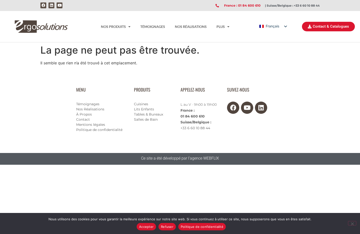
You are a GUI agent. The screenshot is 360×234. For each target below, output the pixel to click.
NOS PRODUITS (113, 26)
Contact (83, 119)
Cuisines (141, 104)
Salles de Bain (146, 119)
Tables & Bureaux (148, 114)
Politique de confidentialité (99, 130)
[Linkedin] (51, 5)
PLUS (220, 26)
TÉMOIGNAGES (152, 26)
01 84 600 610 (192, 116)
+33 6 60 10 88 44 (195, 128)
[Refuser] (352, 223)
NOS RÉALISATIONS (191, 26)
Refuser (167, 227)
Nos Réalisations (90, 109)
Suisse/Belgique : (195, 122)
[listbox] (272, 26)
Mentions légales (90, 124)
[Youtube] (59, 5)
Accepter (146, 227)
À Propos (84, 114)
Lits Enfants (144, 109)
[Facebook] (43, 5)
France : (187, 110)
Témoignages (87, 104)
